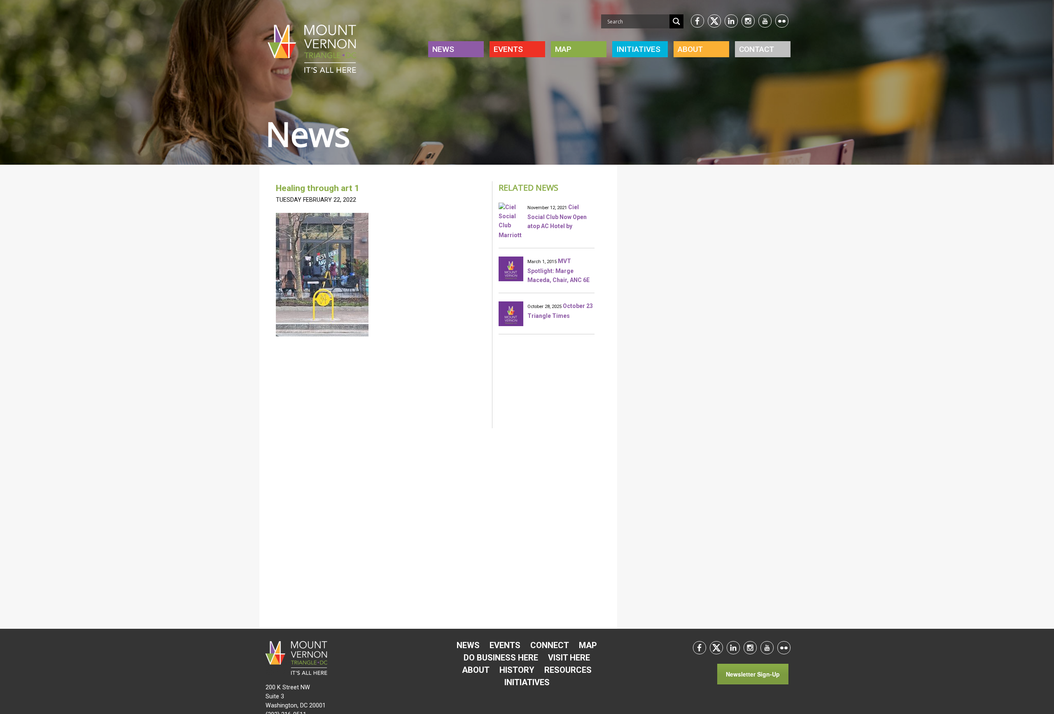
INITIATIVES (638, 49)
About (690, 49)
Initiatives (527, 682)
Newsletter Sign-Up (753, 674)
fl (782, 21)
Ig (748, 21)
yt (765, 21)
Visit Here (569, 657)
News (443, 49)
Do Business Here (501, 657)
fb (697, 21)
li (731, 21)
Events (508, 49)
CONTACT (756, 49)
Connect (549, 645)
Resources (568, 670)
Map (563, 49)
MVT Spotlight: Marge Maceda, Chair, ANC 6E (558, 270)
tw (714, 21)
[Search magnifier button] (676, 21)
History (516, 670)
